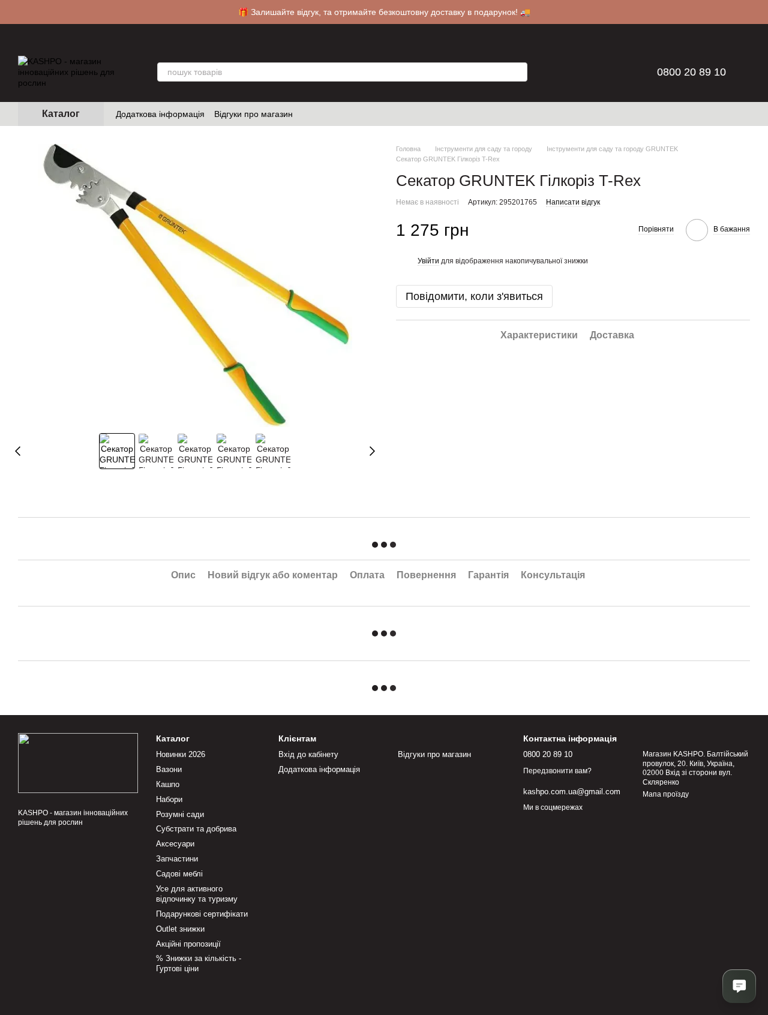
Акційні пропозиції (188, 943)
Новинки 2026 (180, 754)
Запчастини (177, 858)
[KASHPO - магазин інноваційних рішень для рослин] (78, 762)
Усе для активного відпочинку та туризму (197, 893)
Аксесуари (175, 843)
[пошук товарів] (517, 72)
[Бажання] (587, 72)
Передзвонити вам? (557, 771)
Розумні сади (180, 814)
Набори (169, 799)
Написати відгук (573, 202)
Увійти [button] (428, 261)
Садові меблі (179, 873)
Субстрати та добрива (196, 828)
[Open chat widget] (739, 986)
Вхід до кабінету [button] (308, 754)
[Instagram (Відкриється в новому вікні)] (309, 114)
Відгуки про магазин (253, 114)
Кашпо (167, 784)
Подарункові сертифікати (202, 913)
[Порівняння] (556, 72)
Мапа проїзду (666, 794)
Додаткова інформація (160, 114)
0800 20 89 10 (691, 72)
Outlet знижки (180, 928)
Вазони (169, 769)
